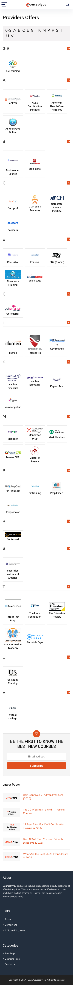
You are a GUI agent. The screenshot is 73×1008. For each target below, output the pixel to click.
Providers (10, 964)
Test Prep (10, 953)
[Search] (67, 4)
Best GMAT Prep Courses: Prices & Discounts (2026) (43, 841)
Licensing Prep (12, 958)
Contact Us (11, 925)
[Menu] (4, 4)
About (8, 919)
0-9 (8, 30)
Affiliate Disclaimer (15, 930)
